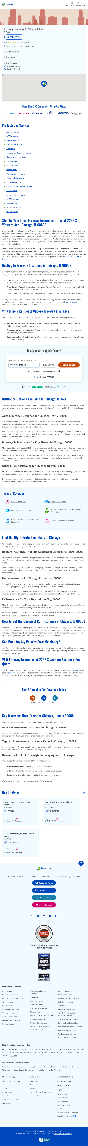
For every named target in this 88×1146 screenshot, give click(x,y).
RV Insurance (11, 191)
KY (57, 1049)
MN (78, 1049)
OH (38, 1052)
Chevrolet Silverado (9, 1067)
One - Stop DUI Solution (67, 1038)
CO (20, 1049)
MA (63, 1049)
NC (10, 1052)
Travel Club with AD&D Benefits (42, 1016)
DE (30, 1049)
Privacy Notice (62, 1101)
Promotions (6, 1096)
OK (42, 1052)
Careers (5, 1088)
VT (74, 1052)
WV (3, 1056)
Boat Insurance (12, 140)
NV (31, 1052)
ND (14, 1052)
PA (49, 1052)
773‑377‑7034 (76, 670)
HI (39, 1049)
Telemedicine (11, 203)
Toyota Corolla (42, 1070)
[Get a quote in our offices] (55, 698)
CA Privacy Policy (63, 1105)
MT (7, 1052)
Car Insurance (7, 991)
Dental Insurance (36, 1005)
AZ (13, 1049)
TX (65, 1052)
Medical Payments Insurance (62, 521)
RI (52, 1052)
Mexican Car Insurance (15, 174)
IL (48, 1049)
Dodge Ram (22, 1067)
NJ (24, 1052)
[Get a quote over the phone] (43, 698)
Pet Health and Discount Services (70, 1027)
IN (50, 1049)
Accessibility (34, 1096)
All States (13, 1056)
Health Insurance (36, 1001)
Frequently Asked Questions (40, 1092)
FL (33, 1049)
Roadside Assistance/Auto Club (19, 186)
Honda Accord (65, 1067)
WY (7, 1056)
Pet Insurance (35, 1012)
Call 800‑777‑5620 (47, 377)
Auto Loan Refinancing (66, 1030)
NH (21, 1052)
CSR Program (7, 1092)
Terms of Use (62, 1094)
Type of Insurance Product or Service (22, 360)
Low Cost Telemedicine (38, 1008)
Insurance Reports (65, 1081)
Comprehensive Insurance (22, 510)
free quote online (14, 673)
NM (27, 1052)
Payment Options (36, 1085)
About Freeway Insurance (11, 1081)
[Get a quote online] (32, 698)
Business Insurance (14, 144)
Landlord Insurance (65, 995)
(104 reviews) (25, 42)
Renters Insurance (13, 182)
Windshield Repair (13, 207)
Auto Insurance (12, 132)
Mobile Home (11, 170)
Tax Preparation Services (67, 1034)
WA (78, 1052)
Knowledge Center (65, 1077)
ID (45, 1049)
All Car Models (54, 1070)
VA (71, 1052)
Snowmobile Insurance (15, 195)
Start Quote (69, 364)
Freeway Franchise (9, 1085)
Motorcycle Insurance (15, 178)
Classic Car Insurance (10, 1017)
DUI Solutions (12, 212)
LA (60, 1049)
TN (61, 1052)
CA (16, 1049)
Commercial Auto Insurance (68, 998)
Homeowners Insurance (16, 157)
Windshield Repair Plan (66, 1009)
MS (3, 1052)
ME (71, 1049)
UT (68, 1052)
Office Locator (63, 1085)
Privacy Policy (62, 1098)
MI (75, 1049)
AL (6, 1049)
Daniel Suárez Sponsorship (12, 1099)
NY (35, 1052)
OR (45, 1052)
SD (58, 1052)
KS (54, 1049)
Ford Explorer (33, 1067)
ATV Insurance (12, 136)
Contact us (33, 1081)
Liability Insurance (18, 501)
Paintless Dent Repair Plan (68, 1023)
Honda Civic (75, 1067)
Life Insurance (12, 165)
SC (55, 1052)
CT (23, 1049)
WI (81, 1052)
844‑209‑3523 (16, 66)
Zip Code (45, 360)
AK (3, 1049)
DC (26, 1049)
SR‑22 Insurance (13, 199)
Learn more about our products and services (44, 371)
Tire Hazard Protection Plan (68, 1019)
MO (82, 1049)
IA (42, 1049)
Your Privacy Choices (65, 1116)
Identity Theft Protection (39, 1019)
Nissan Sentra (19, 1070)
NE (18, 1052)
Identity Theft (11, 161)
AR (10, 1049)
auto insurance (72, 302)
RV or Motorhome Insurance (12, 998)
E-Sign (59, 1109)
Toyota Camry (30, 1070)
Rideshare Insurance (65, 1002)
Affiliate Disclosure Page (63, 1134)
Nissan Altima (7, 1070)
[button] (44, 84)
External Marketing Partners (67, 1112)
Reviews (33, 1088)
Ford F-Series (44, 1067)
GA (36, 1049)
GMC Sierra (54, 1067)
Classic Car (10, 148)
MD (67, 1049)
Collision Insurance (58, 501)
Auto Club (62, 1006)
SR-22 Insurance (8, 1013)
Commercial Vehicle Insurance (18, 153)
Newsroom (6, 1103)
